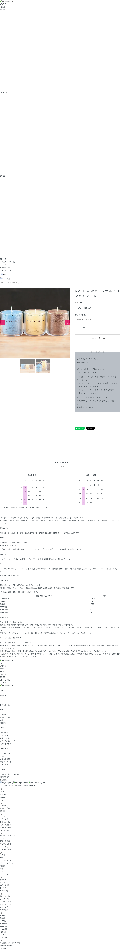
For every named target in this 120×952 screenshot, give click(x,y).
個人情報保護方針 (6, 777)
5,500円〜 (4, 920)
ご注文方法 (4, 735)
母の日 (2, 855)
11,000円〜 (4, 926)
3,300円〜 (4, 918)
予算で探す (4, 910)
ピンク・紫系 (5, 899)
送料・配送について (7, 741)
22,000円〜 (4, 929)
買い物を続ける (80, 418)
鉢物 (1, 868)
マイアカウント (5, 270)
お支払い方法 (5, 738)
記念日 (2, 882)
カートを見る (5, 764)
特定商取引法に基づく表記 (10, 774)
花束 (1, 857)
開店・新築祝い (5, 885)
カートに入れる (97, 339)
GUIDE (2, 677)
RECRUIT (3, 674)
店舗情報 (3, 714)
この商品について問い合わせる (86, 421)
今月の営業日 (5, 717)
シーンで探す (5, 874)
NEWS (2, 7)
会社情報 (3, 780)
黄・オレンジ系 (5, 901)
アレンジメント (5, 860)
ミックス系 (4, 907)
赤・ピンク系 (5, 896)
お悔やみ (3, 888)
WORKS (3, 4)
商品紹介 (3, 695)
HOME (2, 283)
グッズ (20, 283)
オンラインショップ (7, 753)
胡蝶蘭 (2, 866)
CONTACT (4, 682)
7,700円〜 (4, 923)
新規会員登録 (5, 267)
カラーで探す (5, 890)
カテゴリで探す (5, 849)
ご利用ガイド (5, 732)
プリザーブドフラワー (8, 863)
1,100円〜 (4, 915)
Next (67, 322)
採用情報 (3, 723)
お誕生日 (3, 879)
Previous (2, 322)
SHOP (2, 9)
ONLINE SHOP (11, 283)
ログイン (3, 264)
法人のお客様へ (5, 743)
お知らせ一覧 (5, 705)
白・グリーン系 (5, 904)
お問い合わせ (5, 720)
